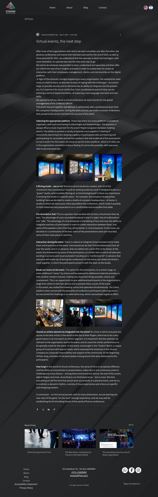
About (26, 472)
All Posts (29, 19)
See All (131, 425)
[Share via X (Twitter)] (43, 409)
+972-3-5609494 (79, 472)
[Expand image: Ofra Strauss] (108, 167)
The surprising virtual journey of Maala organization (116, 453)
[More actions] (120, 34)
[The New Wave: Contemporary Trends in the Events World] (79, 438)
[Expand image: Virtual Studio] (49, 167)
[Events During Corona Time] (41, 438)
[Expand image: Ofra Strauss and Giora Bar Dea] (78, 167)
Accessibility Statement (26, 484)
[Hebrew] (150, 8)
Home (26, 469)
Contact (26, 480)
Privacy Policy (26, 487)
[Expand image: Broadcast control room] (49, 312)
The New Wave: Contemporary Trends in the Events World (78, 453)
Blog (26, 476)
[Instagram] (138, 470)
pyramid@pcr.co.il (79, 475)
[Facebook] (132, 470)
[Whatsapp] (125, 470)
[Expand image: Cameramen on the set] (78, 312)
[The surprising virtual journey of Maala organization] (116, 438)
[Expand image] (108, 312)
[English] (145, 8)
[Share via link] (54, 409)
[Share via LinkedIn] (49, 409)
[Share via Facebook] (37, 409)
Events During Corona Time (39, 452)
